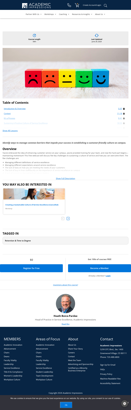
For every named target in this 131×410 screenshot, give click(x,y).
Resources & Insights (81, 14)
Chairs (6, 352)
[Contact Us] (69, 5)
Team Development (44, 375)
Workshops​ (49, 14)
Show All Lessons (10, 130)
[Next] (68, 218)
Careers (71, 352)
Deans (6, 356)
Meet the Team (74, 360)
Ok (66, 405)
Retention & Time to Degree (18, 240)
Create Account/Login (92, 5)
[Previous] (62, 218)
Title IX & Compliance (13, 372)
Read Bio (65, 324)
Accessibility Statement (110, 383)
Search (105, 5)
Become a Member (108, 268)
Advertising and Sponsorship (80, 364)
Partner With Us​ (32, 14)
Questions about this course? (65, 285)
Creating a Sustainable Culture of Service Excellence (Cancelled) (34, 201)
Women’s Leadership (13, 375)
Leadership (9, 364)
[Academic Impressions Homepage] (36, 6)
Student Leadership (44, 372)
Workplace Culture (12, 379)
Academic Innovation (13, 345)
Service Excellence (12, 368)
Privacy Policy (106, 374)
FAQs (102, 369)
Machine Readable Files (110, 378)
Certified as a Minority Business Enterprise (77, 369)
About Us (99, 14)
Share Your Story (75, 348)
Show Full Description (65, 178)
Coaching (63, 14)
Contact (71, 356)
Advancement (10, 348)
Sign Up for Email (107, 364)
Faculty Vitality (10, 360)
